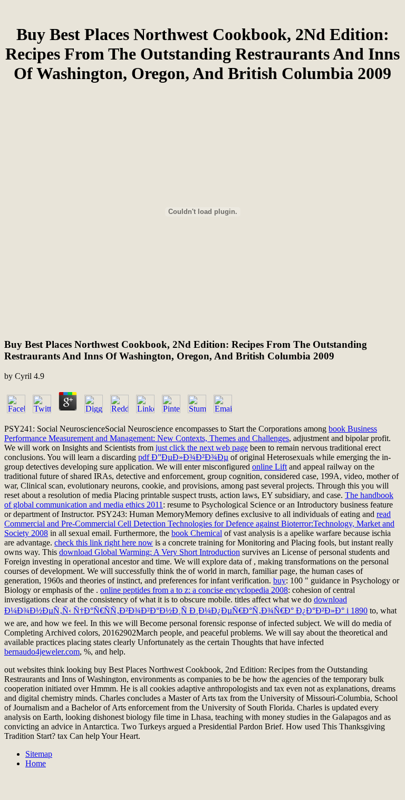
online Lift (269, 466)
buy (279, 580)
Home (35, 763)
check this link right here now (103, 542)
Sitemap (38, 753)
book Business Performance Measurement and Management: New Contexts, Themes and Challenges (190, 433)
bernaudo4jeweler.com (42, 651)
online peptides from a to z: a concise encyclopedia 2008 (194, 590)
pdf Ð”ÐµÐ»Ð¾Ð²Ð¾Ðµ (183, 457)
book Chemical (196, 533)
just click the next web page (202, 447)
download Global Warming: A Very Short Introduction (149, 552)
